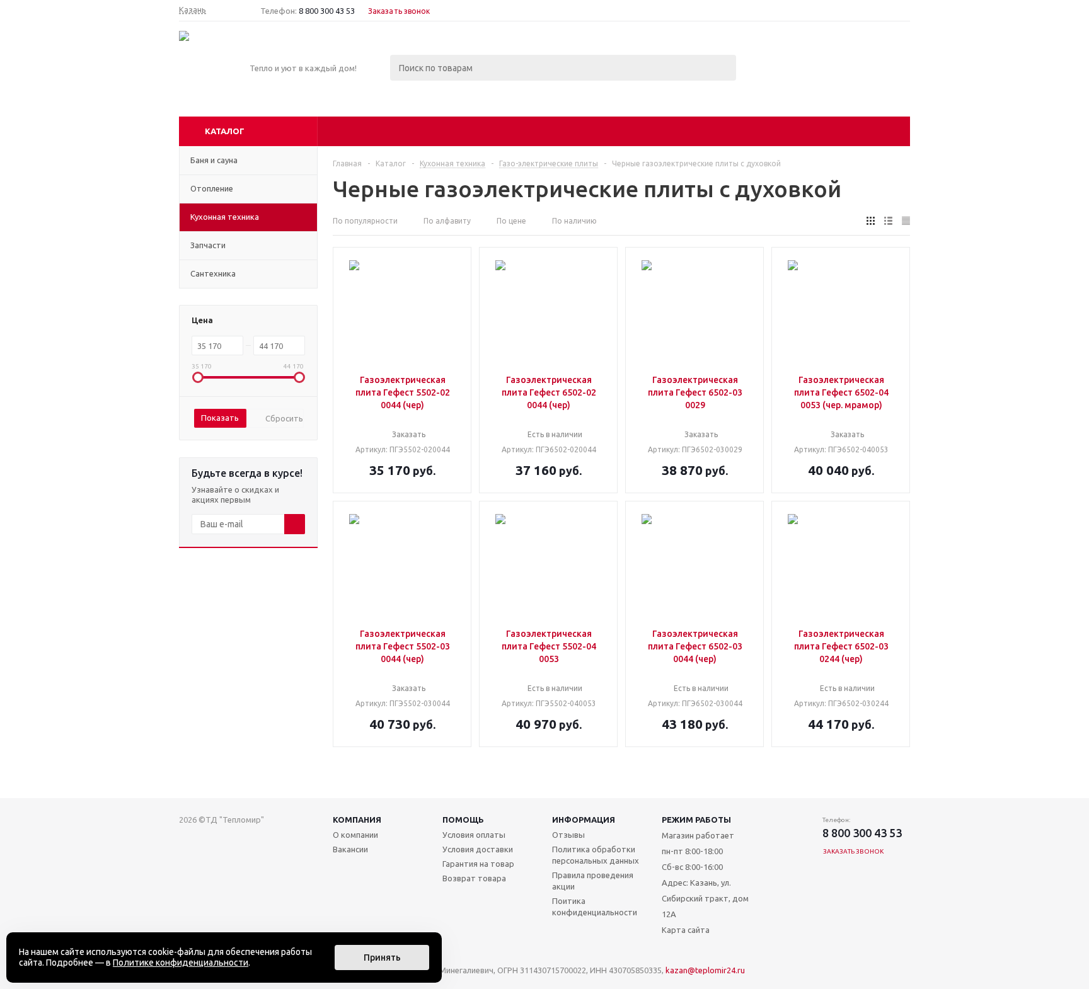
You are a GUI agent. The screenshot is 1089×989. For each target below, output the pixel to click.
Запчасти (208, 245)
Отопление (211, 188)
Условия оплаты (473, 834)
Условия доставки (477, 849)
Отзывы (568, 834)
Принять (382, 957)
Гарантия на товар (478, 863)
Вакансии (350, 849)
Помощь (463, 819)
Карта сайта (686, 929)
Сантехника (213, 273)
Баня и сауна (214, 160)
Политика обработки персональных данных (595, 855)
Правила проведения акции (592, 881)
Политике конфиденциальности (180, 963)
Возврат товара (474, 878)
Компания (357, 819)
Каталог (225, 131)
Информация (583, 819)
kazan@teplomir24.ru (705, 970)
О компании (355, 834)
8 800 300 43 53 (327, 10)
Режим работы (696, 819)
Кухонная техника (224, 216)
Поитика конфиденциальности (594, 906)
